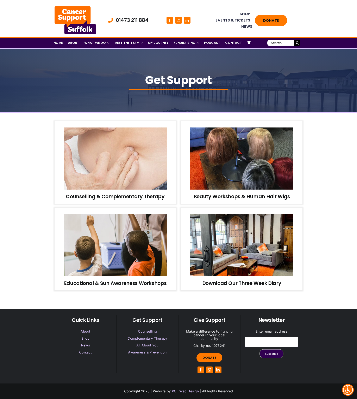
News (85, 345)
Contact (85, 352)
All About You (147, 345)
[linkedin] (187, 20)
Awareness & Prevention (147, 352)
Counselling (147, 331)
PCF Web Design (185, 391)
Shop (85, 338)
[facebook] (170, 20)
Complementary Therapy (147, 338)
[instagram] (178, 20)
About (85, 331)
